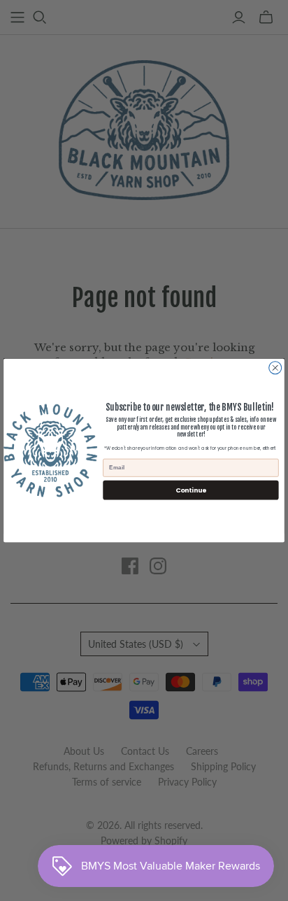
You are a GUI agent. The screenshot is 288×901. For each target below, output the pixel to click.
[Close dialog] (275, 368)
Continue (191, 490)
